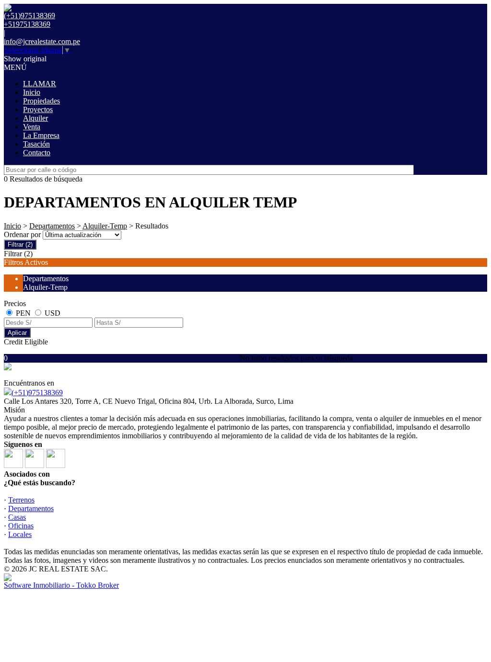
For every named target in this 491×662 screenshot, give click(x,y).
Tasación (36, 144)
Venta (31, 127)
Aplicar (17, 332)
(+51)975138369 (37, 392)
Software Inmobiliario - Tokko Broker (61, 585)
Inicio (31, 92)
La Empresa (41, 135)
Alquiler (35, 118)
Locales (20, 534)
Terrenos (21, 500)
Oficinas (21, 526)
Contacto (36, 152)
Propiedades (41, 101)
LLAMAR (39, 84)
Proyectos (38, 109)
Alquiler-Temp (104, 226)
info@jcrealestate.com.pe (42, 41)
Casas (17, 517)
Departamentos (52, 226)
